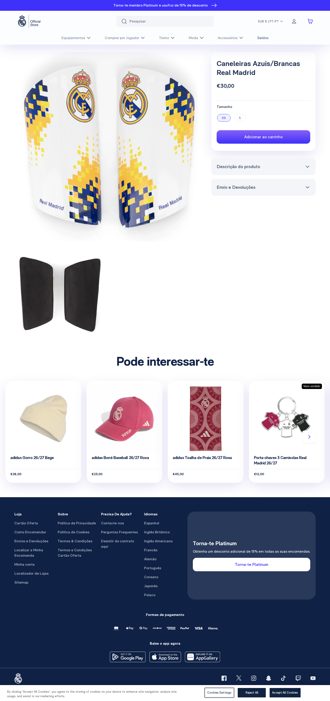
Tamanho (224, 107)
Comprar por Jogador (122, 38)
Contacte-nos (112, 523)
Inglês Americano (158, 541)
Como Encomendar (30, 532)
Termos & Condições (75, 541)
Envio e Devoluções (236, 187)
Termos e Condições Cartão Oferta (75, 553)
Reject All (252, 692)
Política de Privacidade (77, 523)
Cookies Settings (219, 692)
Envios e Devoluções (31, 541)
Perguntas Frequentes (119, 532)
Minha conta (24, 564)
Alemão (150, 559)
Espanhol (151, 523)
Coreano (151, 577)
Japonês (151, 586)
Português (152, 568)
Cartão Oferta (26, 523)
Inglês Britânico (157, 532)
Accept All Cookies (285, 692)
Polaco (149, 595)
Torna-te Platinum (251, 564)
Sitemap (21, 582)
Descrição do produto (238, 166)
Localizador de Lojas (31, 573)
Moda (193, 38)
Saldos (262, 38)
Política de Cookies (73, 532)
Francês (150, 550)
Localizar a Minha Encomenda (28, 553)
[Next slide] (309, 437)
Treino (164, 38)
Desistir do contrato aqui (117, 544)
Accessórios (228, 38)
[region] (165, 693)
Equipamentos (73, 38)
